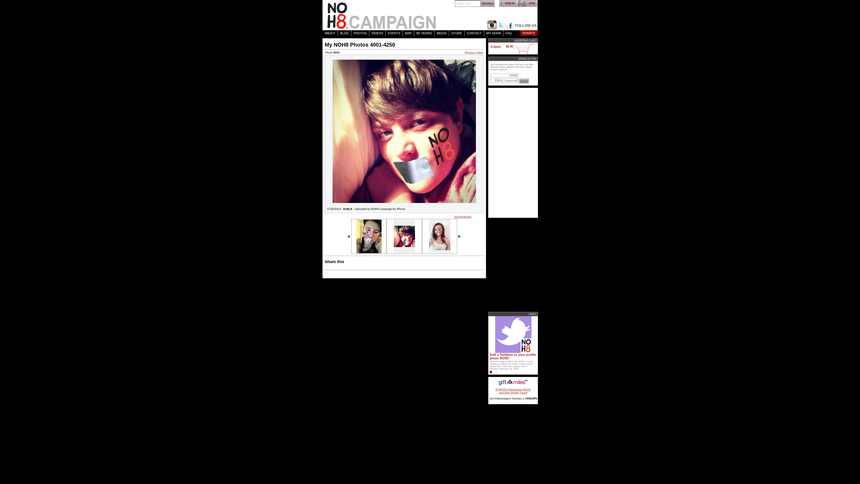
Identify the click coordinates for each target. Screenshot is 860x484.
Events (394, 33)
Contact (474, 33)
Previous (470, 52)
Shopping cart (525, 40)
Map (408, 33)
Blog (344, 33)
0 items (496, 46)
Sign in (510, 3)
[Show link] (512, 352)
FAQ (508, 33)
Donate (528, 33)
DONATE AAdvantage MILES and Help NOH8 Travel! (513, 391)
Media (442, 33)
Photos (360, 33)
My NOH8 (493, 33)
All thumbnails (462, 216)
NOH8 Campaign (381, 15)
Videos (377, 33)
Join (532, 3)
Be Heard (424, 33)
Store (456, 33)
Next (480, 52)
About (330, 33)
